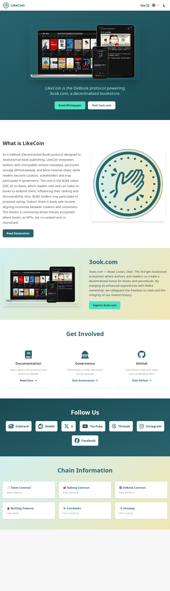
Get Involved (85, 334)
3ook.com (103, 262)
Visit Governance (83, 380)
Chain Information (85, 470)
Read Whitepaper (70, 105)
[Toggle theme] (164, 5)
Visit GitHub (140, 380)
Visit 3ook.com (101, 105)
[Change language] (155, 5)
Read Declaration (18, 233)
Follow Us (85, 412)
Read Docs (27, 380)
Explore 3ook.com (104, 305)
